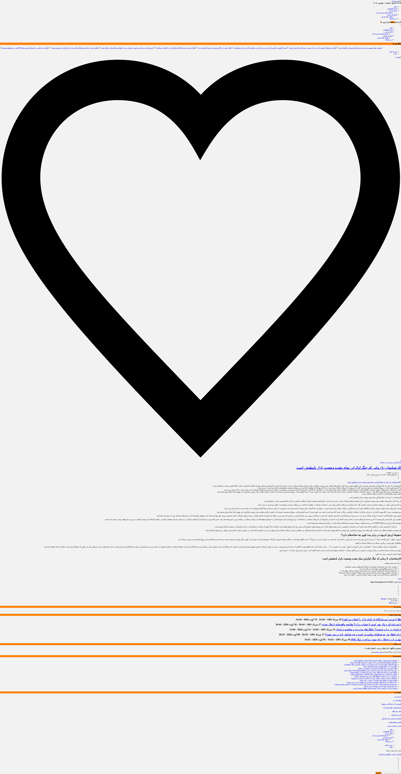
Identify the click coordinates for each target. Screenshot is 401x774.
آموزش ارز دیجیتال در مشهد (391, 704)
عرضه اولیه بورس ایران (384, 12)
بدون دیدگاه (393, 602)
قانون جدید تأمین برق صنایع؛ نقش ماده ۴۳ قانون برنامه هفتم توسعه (25, 48)
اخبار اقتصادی (392, 9)
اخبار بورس (393, 10)
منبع (399, 578)
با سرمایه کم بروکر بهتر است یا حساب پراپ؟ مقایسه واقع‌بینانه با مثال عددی (127, 48)
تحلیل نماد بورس (387, 16)
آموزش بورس (392, 14)
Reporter (384, 599)
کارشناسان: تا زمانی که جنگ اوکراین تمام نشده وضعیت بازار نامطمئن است (348, 468)
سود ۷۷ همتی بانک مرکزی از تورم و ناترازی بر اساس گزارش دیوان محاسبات (260, 48)
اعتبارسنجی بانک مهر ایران (392, 707)
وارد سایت (378, 652)
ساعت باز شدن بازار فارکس (391, 718)
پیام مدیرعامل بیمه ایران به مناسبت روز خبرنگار (380, 686)
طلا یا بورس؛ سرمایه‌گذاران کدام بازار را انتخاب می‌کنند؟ (175, 48)
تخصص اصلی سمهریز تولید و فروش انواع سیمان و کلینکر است (360, 48)
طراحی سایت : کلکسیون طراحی (389, 754)
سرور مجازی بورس (394, 726)
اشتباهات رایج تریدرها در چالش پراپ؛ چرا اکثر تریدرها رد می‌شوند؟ (374, 678)
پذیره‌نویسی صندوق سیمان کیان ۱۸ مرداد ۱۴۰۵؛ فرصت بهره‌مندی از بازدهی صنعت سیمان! (365, 684)
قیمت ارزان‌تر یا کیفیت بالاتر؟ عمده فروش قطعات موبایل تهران (375, 688)
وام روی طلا (396, 711)
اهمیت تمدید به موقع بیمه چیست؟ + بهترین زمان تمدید (378, 680)
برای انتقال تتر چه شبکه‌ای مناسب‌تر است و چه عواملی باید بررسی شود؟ (363, 634)
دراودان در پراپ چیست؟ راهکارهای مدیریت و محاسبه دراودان (368, 629)
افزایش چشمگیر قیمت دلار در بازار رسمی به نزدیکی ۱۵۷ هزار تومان (312, 48)
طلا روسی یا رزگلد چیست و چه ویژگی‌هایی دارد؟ (214, 48)
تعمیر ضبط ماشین (394, 722)
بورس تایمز (393, 51)
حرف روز (397, 696)
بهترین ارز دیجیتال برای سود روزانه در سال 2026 (376, 639)
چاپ (395, 53)
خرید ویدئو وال (396, 715)
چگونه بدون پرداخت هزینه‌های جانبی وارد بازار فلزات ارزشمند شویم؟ (74, 48)
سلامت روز (397, 700)
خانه (395, 7)
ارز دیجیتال (393, 18)
